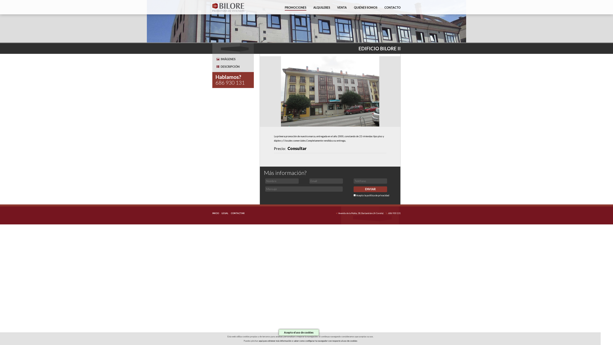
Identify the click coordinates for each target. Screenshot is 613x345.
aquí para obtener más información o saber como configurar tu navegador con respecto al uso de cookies (308, 341)
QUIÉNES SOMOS (365, 7)
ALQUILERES (321, 7)
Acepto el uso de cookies (299, 332)
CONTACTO (392, 7)
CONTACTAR (238, 213)
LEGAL (225, 213)
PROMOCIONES (295, 7)
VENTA (342, 7)
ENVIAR (370, 189)
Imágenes (228, 59)
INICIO (215, 213)
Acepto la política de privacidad (372, 195)
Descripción (230, 66)
